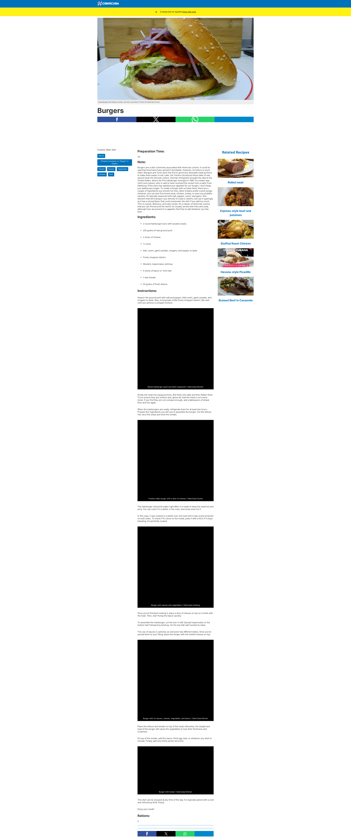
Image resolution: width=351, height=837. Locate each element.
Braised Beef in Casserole (236, 300)
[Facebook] (225, 4)
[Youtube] (238, 4)
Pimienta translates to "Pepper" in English (114, 162)
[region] (175, 135)
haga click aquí (189, 12)
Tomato (102, 169)
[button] (116, 119)
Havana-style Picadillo (236, 272)
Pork (111, 174)
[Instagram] (251, 4)
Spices (101, 156)
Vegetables (122, 169)
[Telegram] (244, 4)
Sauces (111, 169)
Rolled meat (236, 182)
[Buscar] (218, 3)
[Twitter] (231, 4)
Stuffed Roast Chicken (236, 243)
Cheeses (102, 174)
